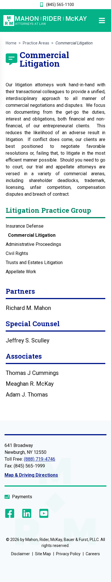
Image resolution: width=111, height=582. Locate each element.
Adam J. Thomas (27, 394)
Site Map (43, 554)
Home (11, 43)
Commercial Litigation (32, 235)
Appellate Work (21, 271)
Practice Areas (36, 43)
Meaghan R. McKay (30, 383)
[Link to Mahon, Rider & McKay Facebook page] (11, 513)
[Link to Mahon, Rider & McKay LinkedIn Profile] (26, 513)
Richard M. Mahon (28, 308)
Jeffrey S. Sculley (27, 340)
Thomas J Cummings (32, 372)
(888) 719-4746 (39, 459)
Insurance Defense (25, 226)
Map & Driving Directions (31, 475)
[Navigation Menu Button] (97, 20)
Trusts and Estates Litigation (34, 262)
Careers (93, 554)
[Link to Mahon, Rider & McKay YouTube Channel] (42, 513)
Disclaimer (20, 554)
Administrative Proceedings (33, 244)
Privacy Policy (68, 554)
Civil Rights (17, 253)
